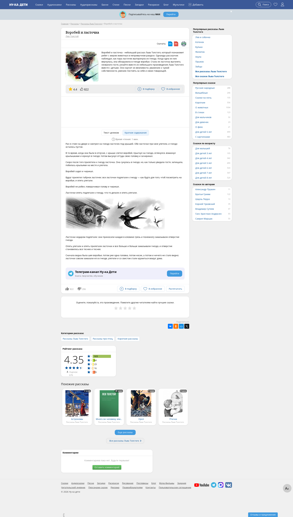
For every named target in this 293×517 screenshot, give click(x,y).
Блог (166, 4)
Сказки (39, 4)
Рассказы (71, 4)
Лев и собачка (202, 37)
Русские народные (205, 87)
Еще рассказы (125, 432)
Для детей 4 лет (203, 158)
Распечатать (175, 288)
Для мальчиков (203, 117)
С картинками (202, 136)
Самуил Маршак (203, 218)
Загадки (139, 4)
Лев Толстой (72, 36)
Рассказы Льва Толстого (75, 338)
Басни (105, 4)
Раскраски (153, 4)
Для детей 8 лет (203, 177)
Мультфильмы (166, 483)
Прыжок (199, 61)
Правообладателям (132, 487)
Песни (127, 4)
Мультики (178, 4)
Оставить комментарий (106, 467)
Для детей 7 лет (203, 172)
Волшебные (201, 92)
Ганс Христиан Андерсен (208, 213)
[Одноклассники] (175, 326)
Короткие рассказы (128, 338)
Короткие (200, 102)
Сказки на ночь (203, 97)
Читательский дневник (73, 487)
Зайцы (198, 66)
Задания (181, 483)
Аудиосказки (54, 4)
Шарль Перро (202, 199)
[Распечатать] (183, 43)
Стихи (116, 4)
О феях (199, 127)
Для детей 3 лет (203, 153)
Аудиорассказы (88, 4)
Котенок (199, 42)
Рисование (127, 483)
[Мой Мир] (181, 326)
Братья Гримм (202, 194)
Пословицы (142, 483)
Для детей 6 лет (203, 167)
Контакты (151, 487)
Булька (199, 47)
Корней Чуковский (205, 204)
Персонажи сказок (98, 487)
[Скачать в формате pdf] (176, 43)
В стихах (199, 112)
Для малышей (202, 148)
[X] (186, 326)
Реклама (115, 487)
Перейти (170, 14)
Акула (198, 56)
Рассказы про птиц (103, 338)
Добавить (196, 4)
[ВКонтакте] (170, 326)
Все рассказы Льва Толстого (124, 440)
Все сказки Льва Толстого (209, 76)
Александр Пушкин (205, 189)
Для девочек (201, 122)
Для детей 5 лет (203, 131)
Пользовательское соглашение (175, 487)
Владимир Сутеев (204, 208)
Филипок (200, 51)
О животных (201, 107)
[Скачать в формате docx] (170, 43)
